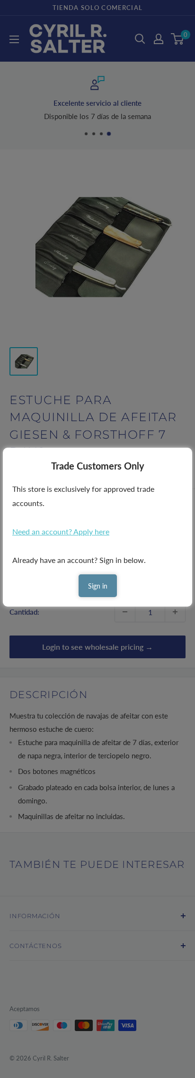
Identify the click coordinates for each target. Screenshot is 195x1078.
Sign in (97, 586)
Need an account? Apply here (60, 531)
